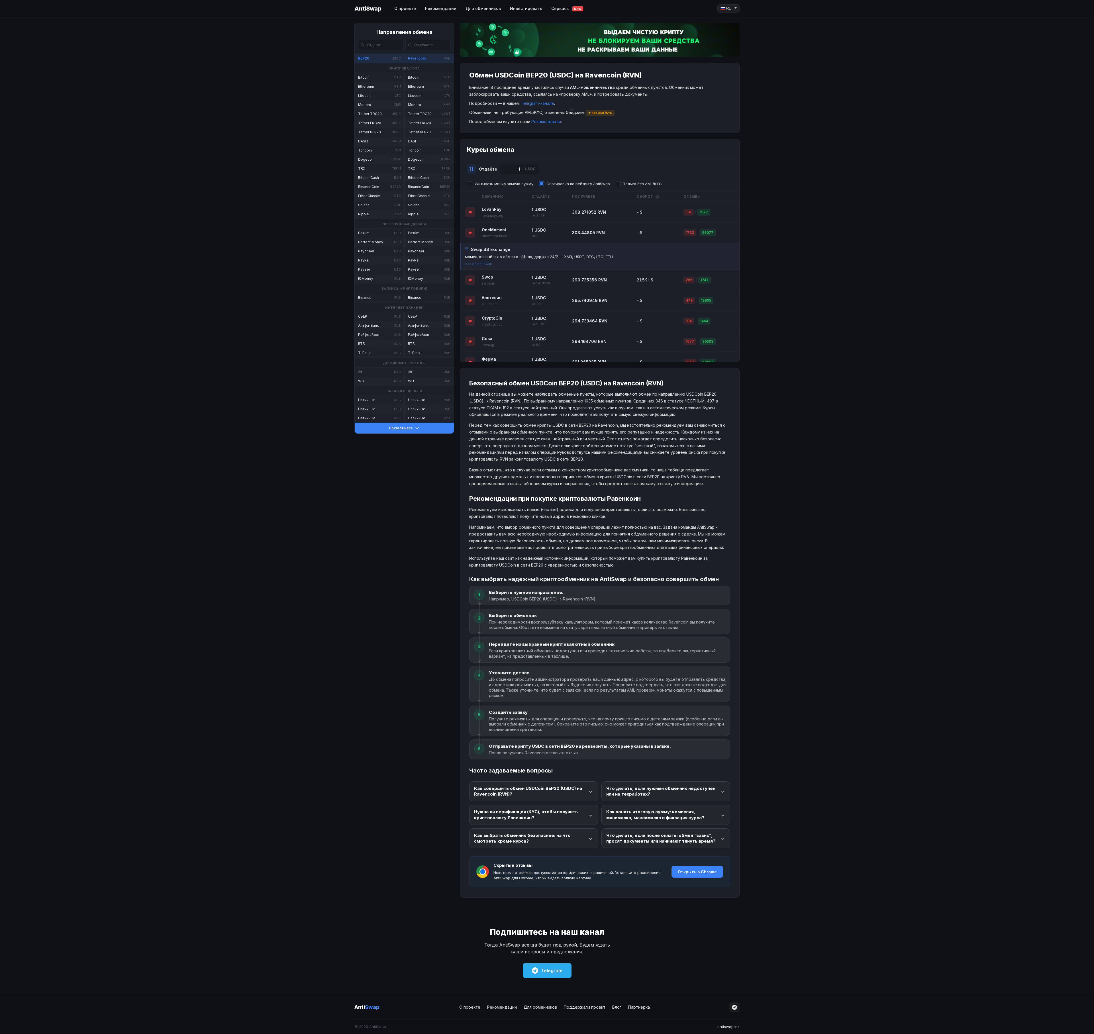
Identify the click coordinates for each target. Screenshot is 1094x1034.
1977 (704, 212)
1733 (690, 232)
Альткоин (492, 297)
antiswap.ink (728, 1026)
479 (689, 300)
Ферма (489, 359)
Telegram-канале (537, 103)
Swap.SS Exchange (490, 249)
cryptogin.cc (492, 324)
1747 (705, 280)
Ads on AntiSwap (478, 264)
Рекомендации (440, 8)
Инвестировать (526, 8)
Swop (487, 277)
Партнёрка (639, 1007)
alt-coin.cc (490, 304)
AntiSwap (367, 8)
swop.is (488, 283)
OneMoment (494, 229)
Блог (616, 1007)
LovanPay (491, 209)
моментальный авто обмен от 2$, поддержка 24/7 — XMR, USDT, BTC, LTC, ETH (539, 256)
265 (689, 280)
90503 (707, 341)
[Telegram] (734, 1007)
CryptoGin (492, 318)
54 (689, 212)
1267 (690, 362)
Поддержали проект (584, 1007)
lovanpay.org (492, 215)
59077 (707, 232)
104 (689, 321)
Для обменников (483, 8)
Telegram (551, 970)
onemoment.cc (494, 236)
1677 (690, 341)
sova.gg (488, 345)
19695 (706, 300)
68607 (708, 362)
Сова (487, 338)
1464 (704, 321)
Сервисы (566, 8)
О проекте (405, 8)
